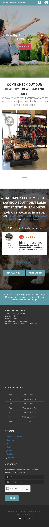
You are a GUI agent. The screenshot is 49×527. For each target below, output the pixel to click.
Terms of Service (37, 511)
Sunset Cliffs (15, 215)
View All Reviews (14, 273)
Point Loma (31, 215)
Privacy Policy (25, 511)
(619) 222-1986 (11, 318)
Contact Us (24, 47)
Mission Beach (31, 219)
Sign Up (11, 498)
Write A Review (35, 273)
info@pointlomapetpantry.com (16, 321)
